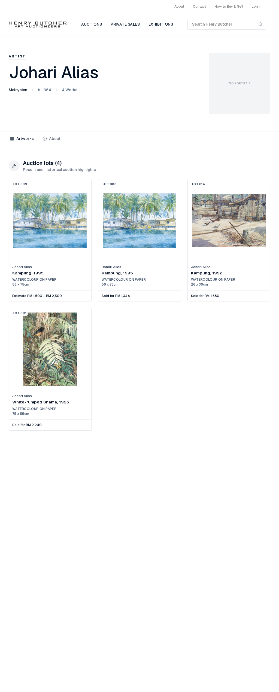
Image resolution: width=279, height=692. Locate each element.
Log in (257, 6)
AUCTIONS (91, 24)
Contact (199, 6)
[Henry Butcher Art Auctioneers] (38, 24)
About (179, 6)
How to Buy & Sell (229, 6)
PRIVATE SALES (125, 24)
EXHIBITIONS (160, 24)
